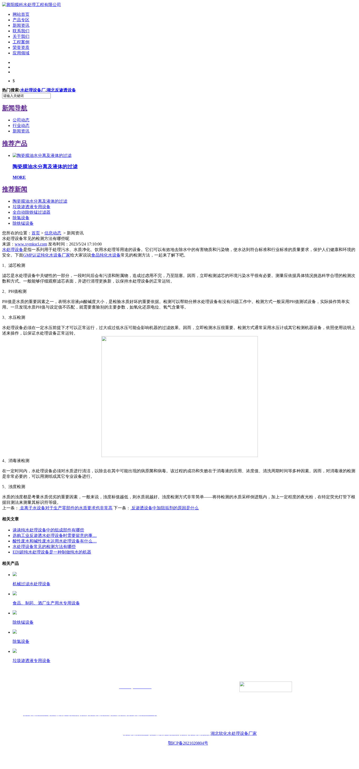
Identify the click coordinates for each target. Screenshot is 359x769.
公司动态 (21, 120)
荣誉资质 (21, 47)
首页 (36, 233)
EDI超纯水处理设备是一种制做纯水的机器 (52, 552)
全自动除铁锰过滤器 (31, 212)
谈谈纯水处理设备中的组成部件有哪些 (48, 530)
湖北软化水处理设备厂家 (234, 733)
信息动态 (52, 233)
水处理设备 (12, 249)
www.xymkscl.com (31, 244)
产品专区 (21, 20)
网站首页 (21, 14)
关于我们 (21, 36)
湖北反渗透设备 (61, 90)
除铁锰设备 (23, 223)
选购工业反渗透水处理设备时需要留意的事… (55, 535)
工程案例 (21, 42)
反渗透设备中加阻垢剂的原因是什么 (164, 508)
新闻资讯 (21, 25)
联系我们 (21, 31)
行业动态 (21, 125)
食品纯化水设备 (106, 255)
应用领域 (21, 53)
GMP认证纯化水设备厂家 (46, 255)
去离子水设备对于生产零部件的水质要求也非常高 (65, 508)
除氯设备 (21, 218)
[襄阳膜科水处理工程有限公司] (31, 4)
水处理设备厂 (32, 90)
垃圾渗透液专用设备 (31, 206)
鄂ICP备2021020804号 (188, 743)
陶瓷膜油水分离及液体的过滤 (40, 201)
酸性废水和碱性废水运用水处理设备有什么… (55, 541)
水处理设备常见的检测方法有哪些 (44, 546)
